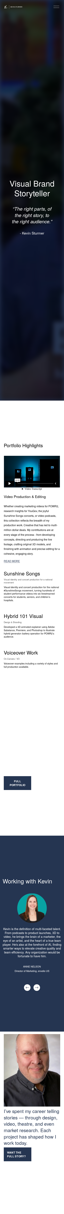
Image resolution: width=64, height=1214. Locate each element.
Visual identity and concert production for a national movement (28, 581)
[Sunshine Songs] (32, 566)
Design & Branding (12, 622)
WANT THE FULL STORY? (16, 1154)
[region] (32, 942)
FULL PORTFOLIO (17, 783)
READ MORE (12, 561)
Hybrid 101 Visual (23, 615)
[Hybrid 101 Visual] (32, 609)
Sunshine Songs (22, 573)
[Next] (37, 988)
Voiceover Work (21, 652)
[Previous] (27, 988)
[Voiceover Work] (32, 645)
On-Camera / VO (12, 658)
